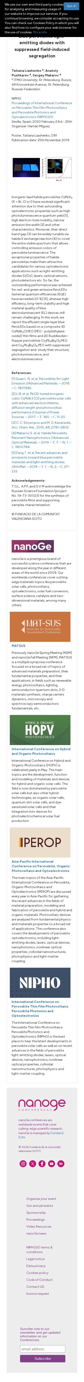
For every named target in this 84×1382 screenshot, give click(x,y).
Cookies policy (37, 1273)
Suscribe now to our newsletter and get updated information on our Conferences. (40, 1334)
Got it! (71, 6)
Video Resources (38, 1227)
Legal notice (35, 1259)
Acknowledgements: (28, 481)
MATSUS (18, 646)
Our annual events (39, 1206)
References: (22, 373)
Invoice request (37, 1294)
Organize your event (41, 1199)
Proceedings (35, 1220)
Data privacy (36, 1266)
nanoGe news (36, 1233)
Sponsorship (36, 1213)
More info (40, 32)
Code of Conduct (39, 1280)
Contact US (35, 1287)
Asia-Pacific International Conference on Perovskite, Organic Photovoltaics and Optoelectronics (41, 866)
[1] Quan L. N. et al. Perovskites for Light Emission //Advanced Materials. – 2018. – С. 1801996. (41, 383)
